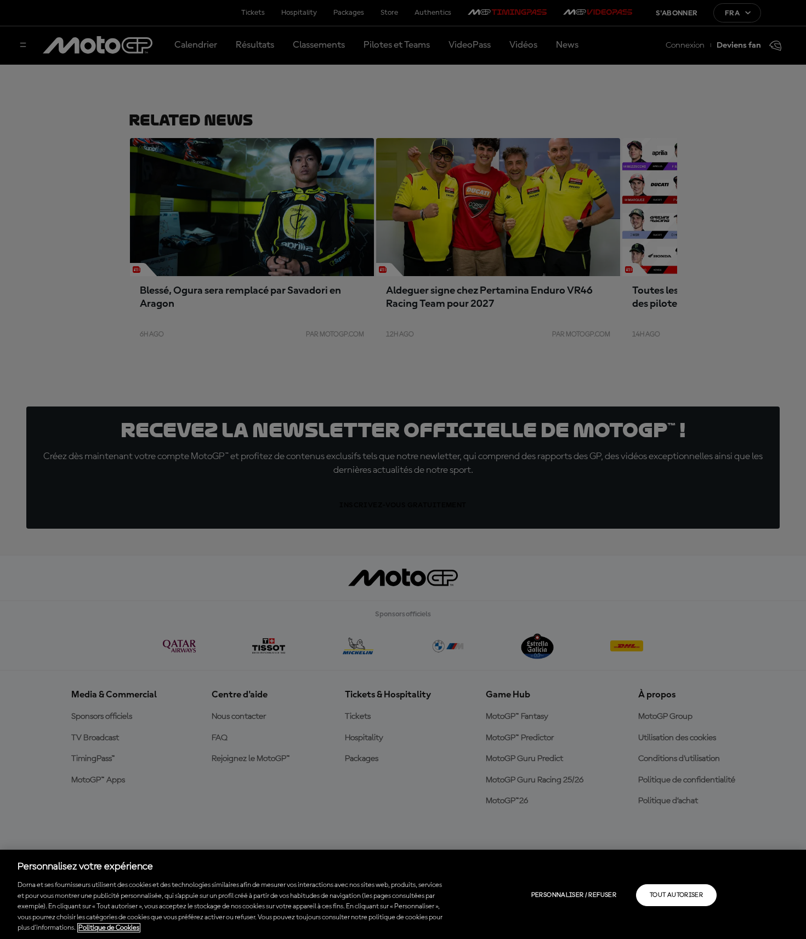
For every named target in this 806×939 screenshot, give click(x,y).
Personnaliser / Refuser (573, 895)
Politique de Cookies (108, 927)
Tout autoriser (676, 895)
